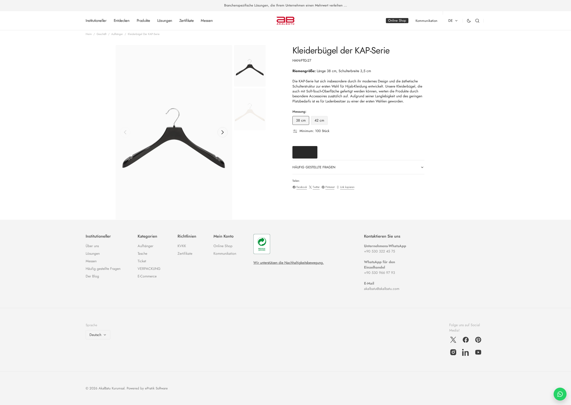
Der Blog (92, 276)
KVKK (182, 245)
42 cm (321, 121)
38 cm (302, 121)
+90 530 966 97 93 (379, 272)
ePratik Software (156, 388)
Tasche (142, 253)
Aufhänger (117, 34)
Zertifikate (185, 253)
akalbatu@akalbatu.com (381, 288)
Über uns (92, 245)
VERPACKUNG (149, 268)
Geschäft (101, 34)
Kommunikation (224, 253)
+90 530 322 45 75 (379, 251)
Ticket (142, 261)
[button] (477, 20)
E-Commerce (147, 276)
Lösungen (93, 253)
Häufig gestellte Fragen (103, 268)
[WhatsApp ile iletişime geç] (560, 394)
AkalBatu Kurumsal (111, 388)
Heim (89, 34)
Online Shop (222, 245)
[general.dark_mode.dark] (469, 21)
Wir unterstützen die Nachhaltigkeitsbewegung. (288, 262)
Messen (91, 261)
